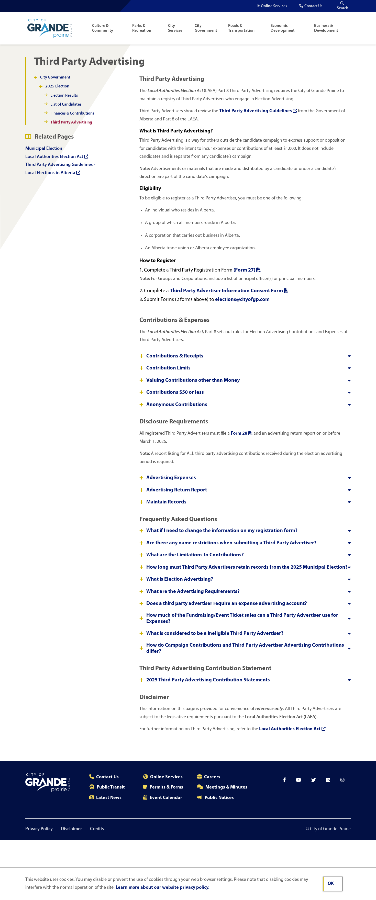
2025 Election (57, 86)
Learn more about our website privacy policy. (162, 887)
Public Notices (219, 798)
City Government (206, 28)
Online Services (274, 6)
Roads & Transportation (241, 28)
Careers (212, 777)
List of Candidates (66, 105)
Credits (97, 829)
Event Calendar (166, 798)
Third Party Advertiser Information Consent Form (226, 291)
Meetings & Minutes (226, 787)
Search (342, 8)
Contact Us (313, 6)
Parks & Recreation (141, 28)
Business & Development (326, 28)
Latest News (108, 798)
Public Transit (111, 787)
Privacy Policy (39, 829)
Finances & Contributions (72, 113)
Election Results (64, 96)
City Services (175, 28)
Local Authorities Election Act (54, 157)
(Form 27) (244, 270)
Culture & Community (102, 28)
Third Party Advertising (71, 122)
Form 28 (239, 433)
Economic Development (283, 28)
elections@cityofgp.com (242, 299)
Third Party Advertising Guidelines (255, 111)
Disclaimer (71, 829)
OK (331, 884)
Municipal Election (43, 149)
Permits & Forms (166, 787)
